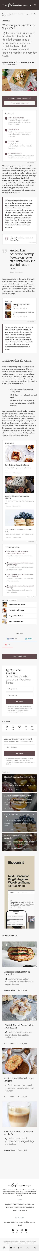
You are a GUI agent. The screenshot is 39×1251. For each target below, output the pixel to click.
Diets (17, 1222)
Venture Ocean (22, 1204)
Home (4, 14)
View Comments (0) (19, 656)
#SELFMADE (14, 1204)
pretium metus (22, 330)
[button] (3, 4)
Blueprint (7, 1204)
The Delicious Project (19, 1207)
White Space (9, 1207)
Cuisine (13, 1222)
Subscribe (19, 701)
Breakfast (26, 1222)
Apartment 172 (23, 1210)
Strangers (15, 1210)
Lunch (20, 1225)
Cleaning (32, 1222)
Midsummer (31, 1204)
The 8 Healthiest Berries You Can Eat (17, 465)
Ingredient (11, 14)
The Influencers (30, 1207)
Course (21, 1222)
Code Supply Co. (30, 1243)
